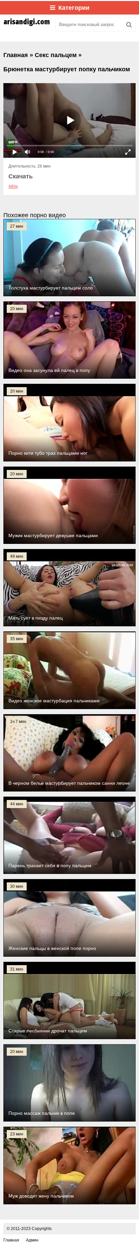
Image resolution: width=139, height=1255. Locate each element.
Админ (32, 1240)
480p (13, 186)
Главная (11, 1240)
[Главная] (27, 24)
